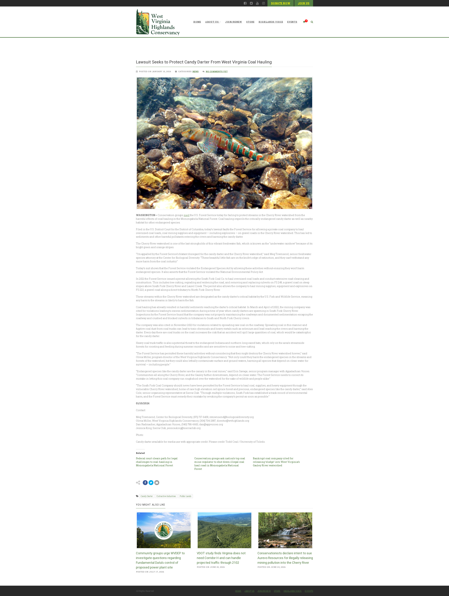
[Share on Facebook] (145, 482)
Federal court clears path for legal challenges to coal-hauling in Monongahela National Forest (157, 462)
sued (186, 215)
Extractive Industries (166, 496)
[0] (302, 21)
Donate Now (280, 3)
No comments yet (217, 71)
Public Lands (185, 496)
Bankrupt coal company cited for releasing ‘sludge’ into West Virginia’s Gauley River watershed (276, 462)
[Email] (156, 482)
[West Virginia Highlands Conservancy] (158, 21)
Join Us (304, 3)
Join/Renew (233, 21)
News (195, 71)
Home (197, 21)
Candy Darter (147, 496)
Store (250, 21)
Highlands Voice (271, 21)
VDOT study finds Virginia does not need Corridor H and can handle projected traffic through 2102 (221, 557)
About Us (212, 21)
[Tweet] (151, 482)
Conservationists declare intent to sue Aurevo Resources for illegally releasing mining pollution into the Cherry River (285, 557)
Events (292, 21)
